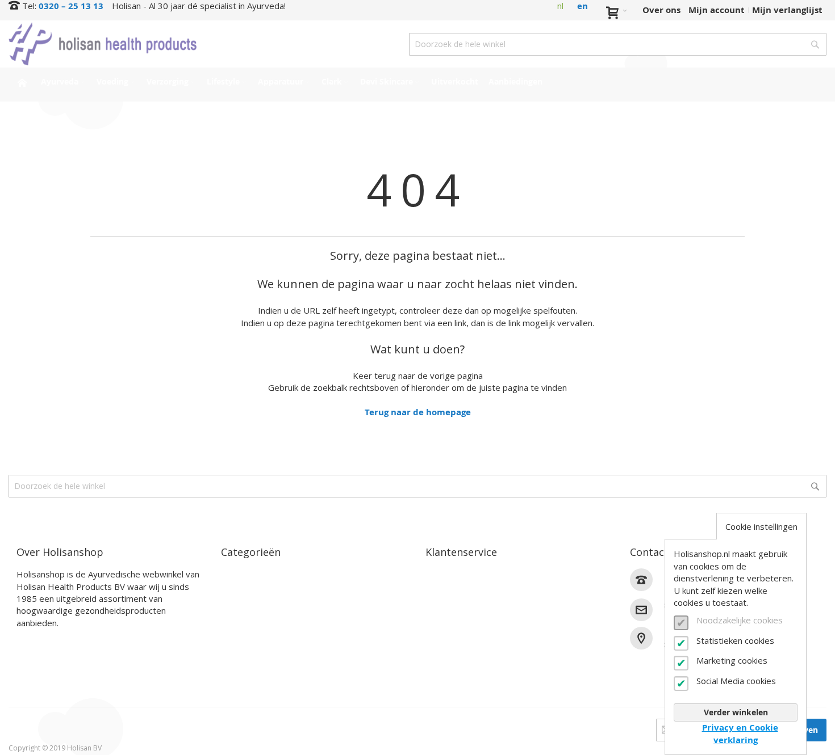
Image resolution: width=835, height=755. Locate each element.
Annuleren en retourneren (482, 614)
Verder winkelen (736, 712)
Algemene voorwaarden (476, 654)
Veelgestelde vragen (468, 628)
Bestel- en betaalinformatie (485, 588)
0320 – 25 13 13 (71, 6)
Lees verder (41, 641)
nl (560, 5)
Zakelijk (442, 641)
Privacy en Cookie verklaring (740, 733)
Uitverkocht (247, 667)
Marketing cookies (731, 660)
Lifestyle (239, 614)
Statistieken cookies (735, 640)
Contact (442, 574)
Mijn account (716, 10)
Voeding (238, 588)
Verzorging (243, 601)
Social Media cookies (736, 680)
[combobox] (617, 44)
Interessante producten (272, 654)
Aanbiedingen (251, 681)
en (582, 6)
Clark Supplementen (265, 628)
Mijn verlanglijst (787, 10)
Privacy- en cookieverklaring (486, 667)
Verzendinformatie (466, 601)
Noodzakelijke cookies (739, 620)
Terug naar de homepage (418, 412)
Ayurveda (241, 574)
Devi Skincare (250, 641)
